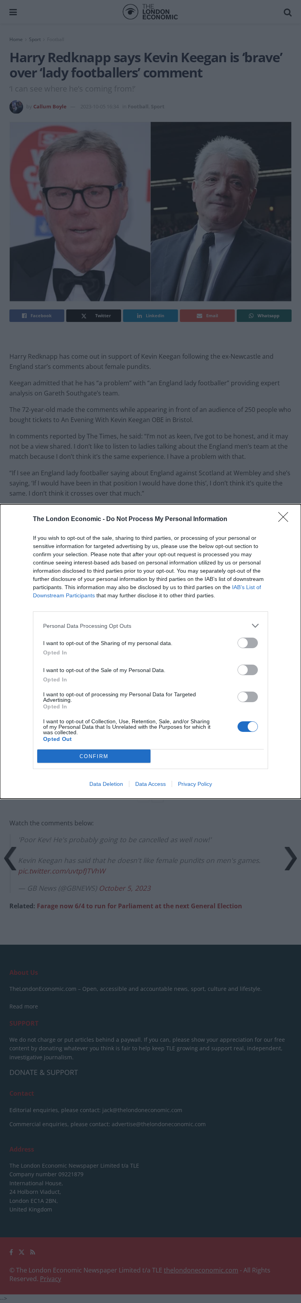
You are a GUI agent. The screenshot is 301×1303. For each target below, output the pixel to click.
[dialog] (150, 651)
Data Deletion (106, 784)
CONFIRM (94, 756)
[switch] (248, 643)
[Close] (285, 519)
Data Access (150, 784)
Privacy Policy (195, 784)
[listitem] (150, 626)
